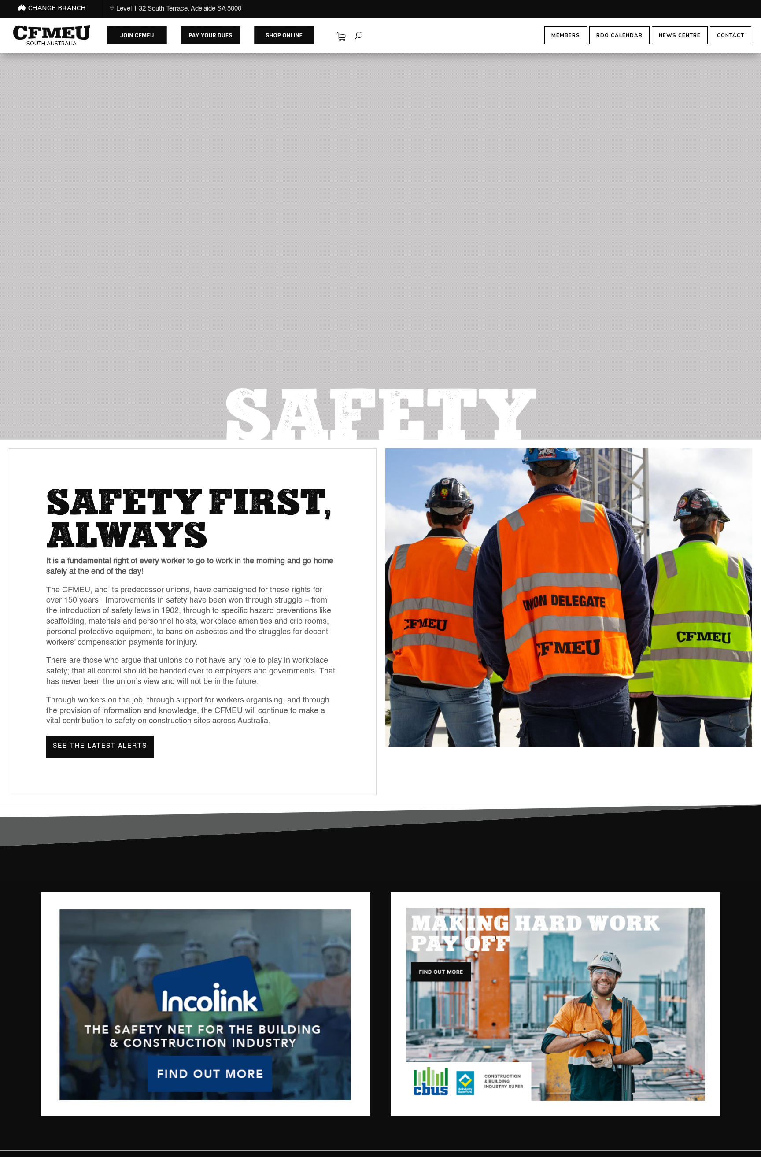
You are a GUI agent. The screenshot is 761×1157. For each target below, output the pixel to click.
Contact (730, 35)
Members (565, 35)
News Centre (680, 35)
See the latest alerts (100, 746)
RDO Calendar (619, 35)
